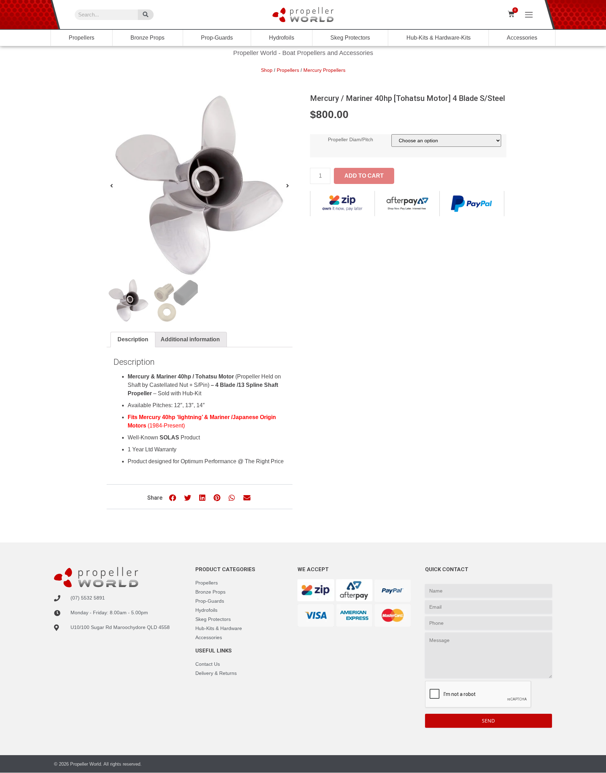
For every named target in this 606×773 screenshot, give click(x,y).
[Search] (146, 14)
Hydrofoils (281, 38)
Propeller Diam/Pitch (350, 139)
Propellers (81, 38)
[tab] (132, 339)
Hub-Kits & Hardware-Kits (438, 38)
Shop (266, 70)
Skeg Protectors (350, 38)
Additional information (190, 339)
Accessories (522, 38)
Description (132, 339)
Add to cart (364, 176)
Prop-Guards (217, 38)
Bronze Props (147, 38)
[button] (111, 186)
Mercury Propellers (324, 70)
